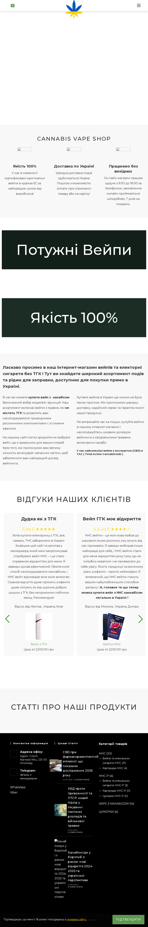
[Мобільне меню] (139, 5)
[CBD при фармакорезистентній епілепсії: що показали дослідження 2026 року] (55, 765)
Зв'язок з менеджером (28, 776)
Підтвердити (128, 919)
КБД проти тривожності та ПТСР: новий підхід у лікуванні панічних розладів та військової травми (80, 807)
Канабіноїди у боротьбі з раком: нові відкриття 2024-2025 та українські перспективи (80, 866)
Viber (14, 792)
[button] (7, 619)
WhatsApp (17, 787)
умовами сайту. (76, 919)
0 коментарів (82, 779)
